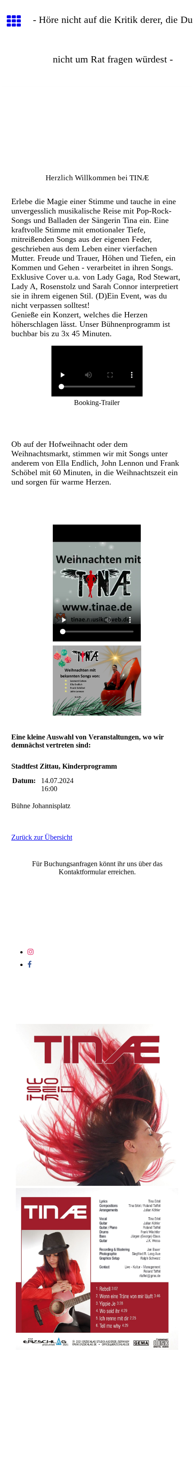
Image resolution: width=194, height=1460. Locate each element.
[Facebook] (30, 964)
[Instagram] (31, 952)
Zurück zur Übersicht (41, 837)
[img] (97, 124)
